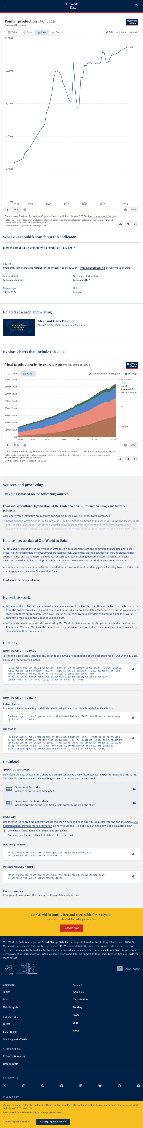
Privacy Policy (29, 1112)
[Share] (128, 224)
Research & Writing (14, 1056)
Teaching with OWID (15, 1039)
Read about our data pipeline (19, 580)
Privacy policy (11, 1097)
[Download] (120, 224)
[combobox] (136, 6)
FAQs (131, 954)
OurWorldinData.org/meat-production (22, 226)
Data (6, 999)
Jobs (75, 1023)
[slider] (25, 210)
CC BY (43, 226)
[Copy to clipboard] (129, 669)
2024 (134, 210)
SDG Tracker (10, 1032)
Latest (6, 1024)
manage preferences (51, 1112)
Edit (123, 32)
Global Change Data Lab (55, 942)
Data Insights (10, 1007)
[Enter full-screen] (135, 224)
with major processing (92, 268)
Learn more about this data (102, 216)
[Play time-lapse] (8, 210)
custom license (111, 950)
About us (78, 992)
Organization (80, 999)
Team (76, 1015)
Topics (6, 992)
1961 (17, 210)
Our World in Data (71, 6)
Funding (77, 1007)
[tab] (12, 32)
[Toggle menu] (6, 6)
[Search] (136, 6)
